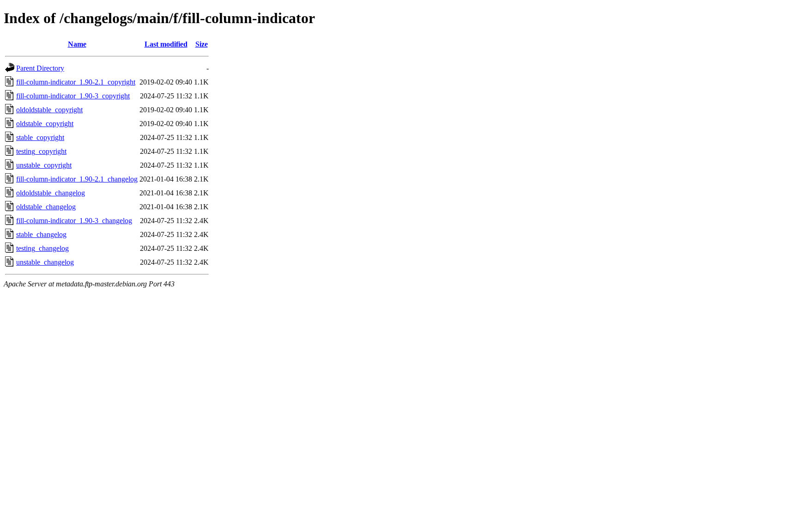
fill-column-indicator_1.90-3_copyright (73, 96)
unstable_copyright (44, 165)
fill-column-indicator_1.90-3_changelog (74, 221)
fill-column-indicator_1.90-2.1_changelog (77, 179)
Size (201, 44)
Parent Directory (40, 68)
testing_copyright (41, 151)
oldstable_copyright (44, 123)
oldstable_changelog (46, 207)
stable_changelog (41, 234)
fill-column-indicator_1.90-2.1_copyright (75, 82)
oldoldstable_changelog (50, 193)
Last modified (166, 44)
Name (77, 44)
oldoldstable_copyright (49, 110)
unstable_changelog (45, 262)
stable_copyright (40, 137)
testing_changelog (42, 248)
